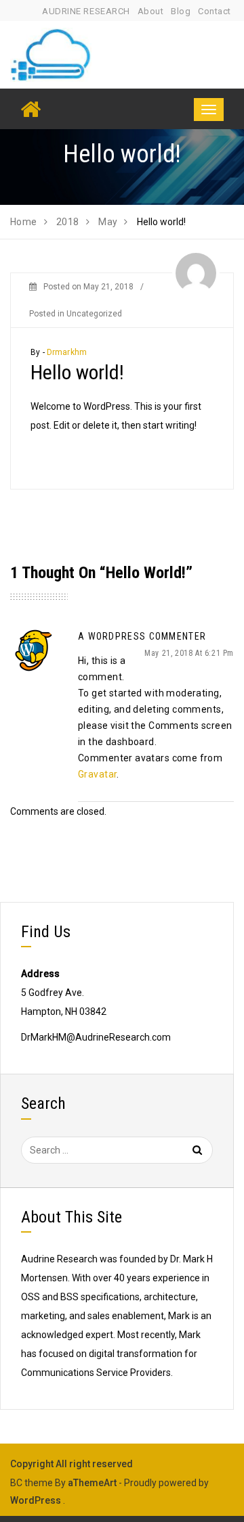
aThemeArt (92, 1482)
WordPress (35, 1500)
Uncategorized (94, 313)
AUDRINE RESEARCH (85, 11)
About (151, 11)
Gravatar (97, 774)
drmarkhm (67, 352)
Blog (180, 11)
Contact (214, 11)
